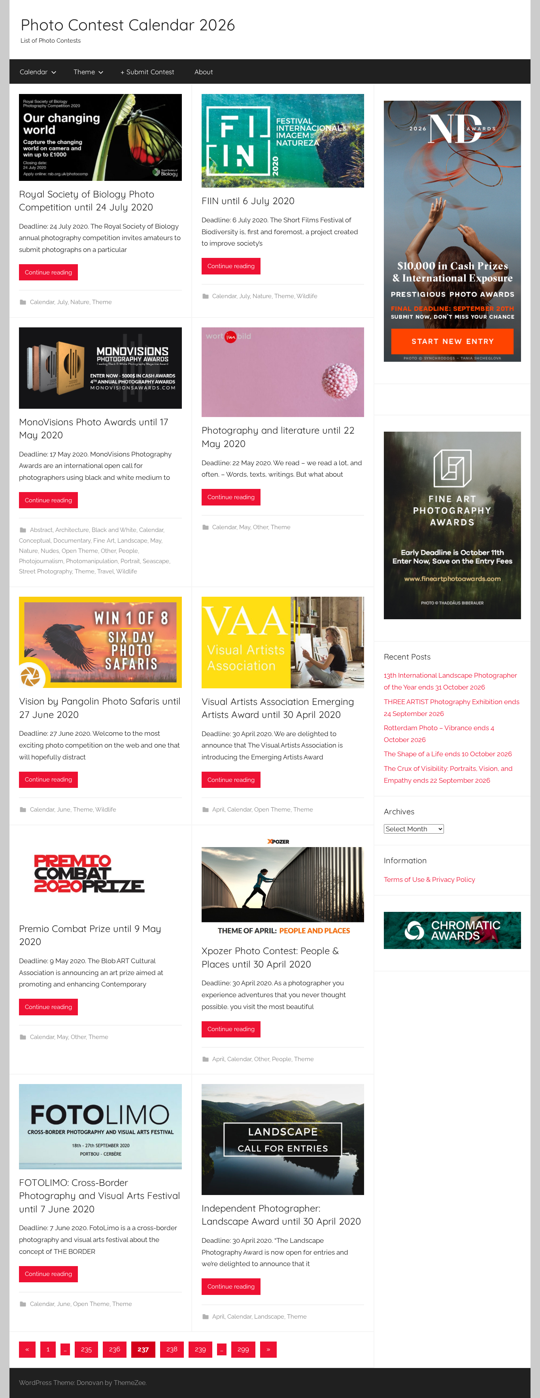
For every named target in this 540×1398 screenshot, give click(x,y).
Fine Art (104, 540)
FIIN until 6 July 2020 (248, 201)
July (62, 302)
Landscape (132, 540)
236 (114, 1349)
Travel (105, 571)
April (218, 809)
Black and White (114, 530)
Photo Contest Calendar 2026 (128, 24)
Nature (79, 302)
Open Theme (80, 550)
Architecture (72, 530)
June (63, 809)
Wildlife (306, 296)
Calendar (34, 72)
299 (243, 1349)
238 (171, 1349)
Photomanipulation (92, 561)
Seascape (156, 561)
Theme (84, 72)
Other (108, 550)
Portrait (130, 561)
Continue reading (48, 272)
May (155, 540)
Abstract (41, 530)
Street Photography (45, 571)
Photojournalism (41, 561)
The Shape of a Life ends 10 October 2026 (448, 754)
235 (86, 1349)
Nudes (50, 550)
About (203, 72)
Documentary (72, 540)
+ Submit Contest (147, 72)
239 (200, 1349)
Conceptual (35, 540)
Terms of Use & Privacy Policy (429, 879)
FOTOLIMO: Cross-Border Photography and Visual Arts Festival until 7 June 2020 (99, 1195)
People (128, 550)
